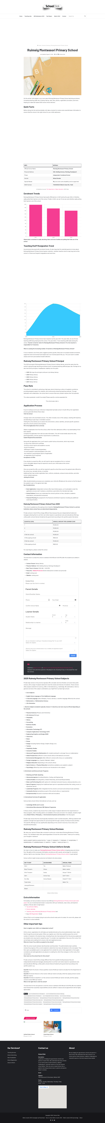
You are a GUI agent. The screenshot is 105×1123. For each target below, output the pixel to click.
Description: (41, 1057)
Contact (64, 16)
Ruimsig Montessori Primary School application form (50, 997)
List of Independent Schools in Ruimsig (50, 995)
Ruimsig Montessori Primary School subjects (33, 1004)
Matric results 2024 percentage (70, 1117)
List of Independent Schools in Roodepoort (32, 995)
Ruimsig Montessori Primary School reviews (71, 1002)
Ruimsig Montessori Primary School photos (33, 1002)
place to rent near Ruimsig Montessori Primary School (58, 667)
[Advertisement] (52, 31)
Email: (39, 1072)
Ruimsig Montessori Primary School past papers (53, 1000)
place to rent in (37, 667)
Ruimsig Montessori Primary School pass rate (33, 1000)
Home (20, 16)
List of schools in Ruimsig (65, 995)
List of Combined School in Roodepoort (37, 993)
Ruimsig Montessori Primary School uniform (52, 850)
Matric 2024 (57, 16)
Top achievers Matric (32, 906)
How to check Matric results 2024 (54, 1117)
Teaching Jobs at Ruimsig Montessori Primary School (40, 911)
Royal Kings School (48, 1034)
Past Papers (49, 16)
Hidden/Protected (38, 570)
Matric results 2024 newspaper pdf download (34, 1117)
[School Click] (52, 7)
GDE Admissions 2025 (39, 16)
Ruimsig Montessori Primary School (31, 997)
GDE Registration (34, 914)
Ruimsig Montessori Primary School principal (52, 1002)
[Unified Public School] (32, 1027)
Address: (40, 1075)
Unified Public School (29, 1034)
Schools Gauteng (46, 45)
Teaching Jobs (28, 16)
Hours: (40, 1080)
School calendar (30, 909)
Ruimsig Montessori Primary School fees (71, 997)
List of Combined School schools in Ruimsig (55, 993)
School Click (41, 1054)
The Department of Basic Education (54, 189)
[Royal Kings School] (52, 1027)
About (80, 1117)
